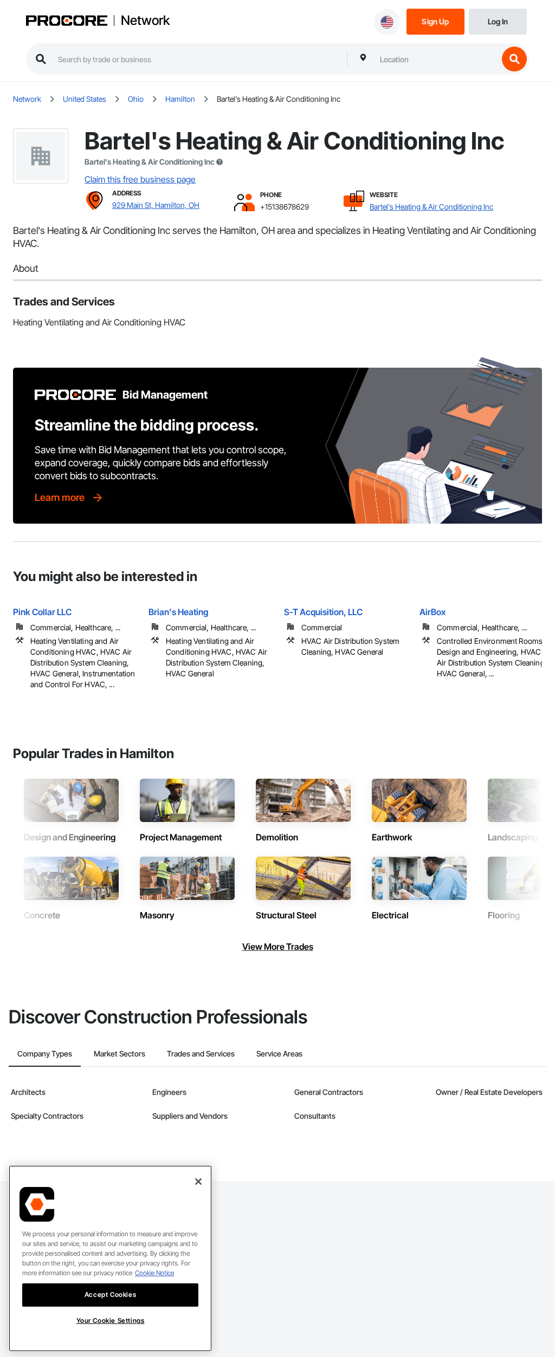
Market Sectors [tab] (119, 1053)
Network (145, 20)
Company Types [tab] (44, 1053)
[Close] (198, 1181)
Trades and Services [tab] (201, 1053)
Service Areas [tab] (279, 1053)
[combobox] (436, 59)
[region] (110, 1258)
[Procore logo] (66, 22)
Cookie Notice (154, 1273)
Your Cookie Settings (110, 1320)
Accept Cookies (110, 1294)
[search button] (514, 59)
